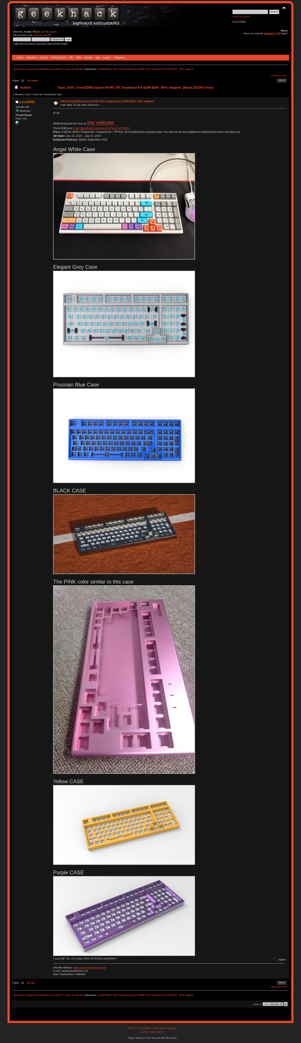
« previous (275, 75)
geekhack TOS (272, 33)
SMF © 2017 (151, 1028)
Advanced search (241, 16)
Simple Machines (168, 1028)
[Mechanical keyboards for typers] (17, 123)
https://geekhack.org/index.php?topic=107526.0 (102, 128)
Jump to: (257, 1004)
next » (285, 75)
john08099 (103, 69)
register (53, 31)
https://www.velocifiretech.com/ (89, 967)
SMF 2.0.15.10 (136, 1028)
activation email (41, 35)
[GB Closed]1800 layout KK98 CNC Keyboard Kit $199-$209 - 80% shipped (107, 101)
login (43, 31)
